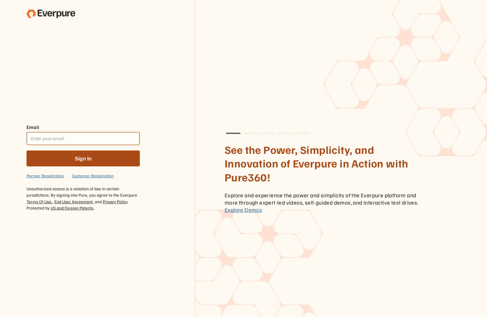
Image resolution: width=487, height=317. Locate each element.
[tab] (233, 133)
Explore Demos (243, 209)
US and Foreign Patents (72, 208)
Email (33, 127)
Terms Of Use (39, 201)
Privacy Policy (115, 201)
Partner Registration (45, 175)
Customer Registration (93, 175)
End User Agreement (73, 201)
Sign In (83, 158)
